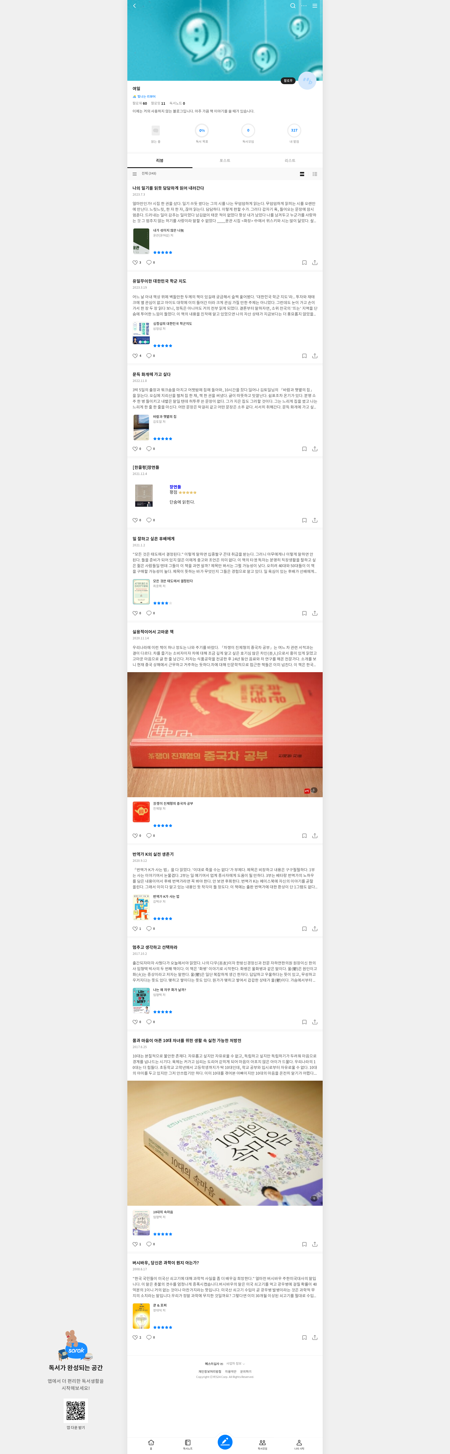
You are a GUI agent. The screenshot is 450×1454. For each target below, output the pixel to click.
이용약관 (230, 1371)
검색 (293, 5)
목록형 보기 (315, 174)
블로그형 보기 (302, 174)
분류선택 (135, 174)
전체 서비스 (314, 5)
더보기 (304, 5)
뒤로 (135, 5)
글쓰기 (225, 1442)
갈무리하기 (304, 262)
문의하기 (246, 1371)
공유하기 (314, 262)
